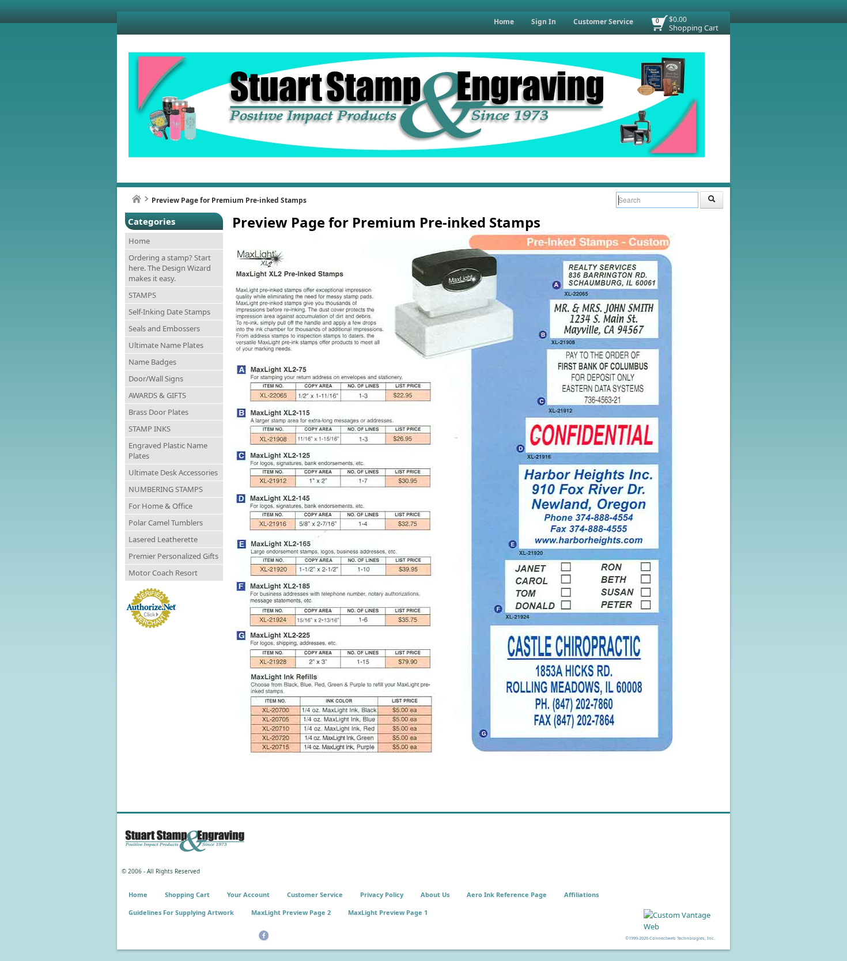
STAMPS (142, 295)
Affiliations (581, 894)
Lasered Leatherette (163, 539)
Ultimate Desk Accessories (173, 472)
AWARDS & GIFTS (157, 395)
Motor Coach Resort (163, 572)
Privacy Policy (381, 894)
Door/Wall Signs (155, 378)
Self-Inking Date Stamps (169, 312)
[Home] (136, 199)
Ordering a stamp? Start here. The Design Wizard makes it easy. (169, 267)
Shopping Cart (694, 27)
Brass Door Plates (158, 412)
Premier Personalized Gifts (173, 556)
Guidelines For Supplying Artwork (181, 912)
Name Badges (152, 362)
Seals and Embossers (164, 328)
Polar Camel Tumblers (165, 522)
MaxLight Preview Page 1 (388, 912)
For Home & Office (160, 506)
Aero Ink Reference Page (507, 894)
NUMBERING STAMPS (165, 489)
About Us (435, 894)
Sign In (543, 22)
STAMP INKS (149, 428)
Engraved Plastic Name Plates (167, 450)
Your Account (248, 894)
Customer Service (603, 22)
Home (504, 22)
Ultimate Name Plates (165, 345)
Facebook (264, 935)
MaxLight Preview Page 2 (291, 912)
